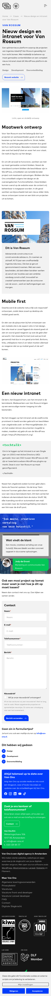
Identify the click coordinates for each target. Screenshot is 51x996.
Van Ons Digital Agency (11, 6)
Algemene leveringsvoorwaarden (18, 881)
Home (5, 16)
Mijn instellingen (25, 984)
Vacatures (7, 888)
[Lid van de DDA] (9, 964)
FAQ (4, 899)
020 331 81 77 (13, 844)
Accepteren (37, 991)
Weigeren (13, 991)
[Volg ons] (5, 794)
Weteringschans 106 (14, 834)
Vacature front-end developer (17, 892)
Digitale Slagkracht (12, 906)
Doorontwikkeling (34, 70)
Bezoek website (11, 77)
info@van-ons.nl (15, 841)
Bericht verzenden (14, 718)
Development (17, 70)
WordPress (7, 867)
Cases (16, 16)
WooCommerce (20, 867)
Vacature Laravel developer (16, 895)
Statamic (40, 867)
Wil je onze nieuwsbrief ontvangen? (24, 697)
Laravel (31, 867)
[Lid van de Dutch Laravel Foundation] (31, 960)
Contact (10, 823)
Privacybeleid (8, 885)
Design (5, 70)
